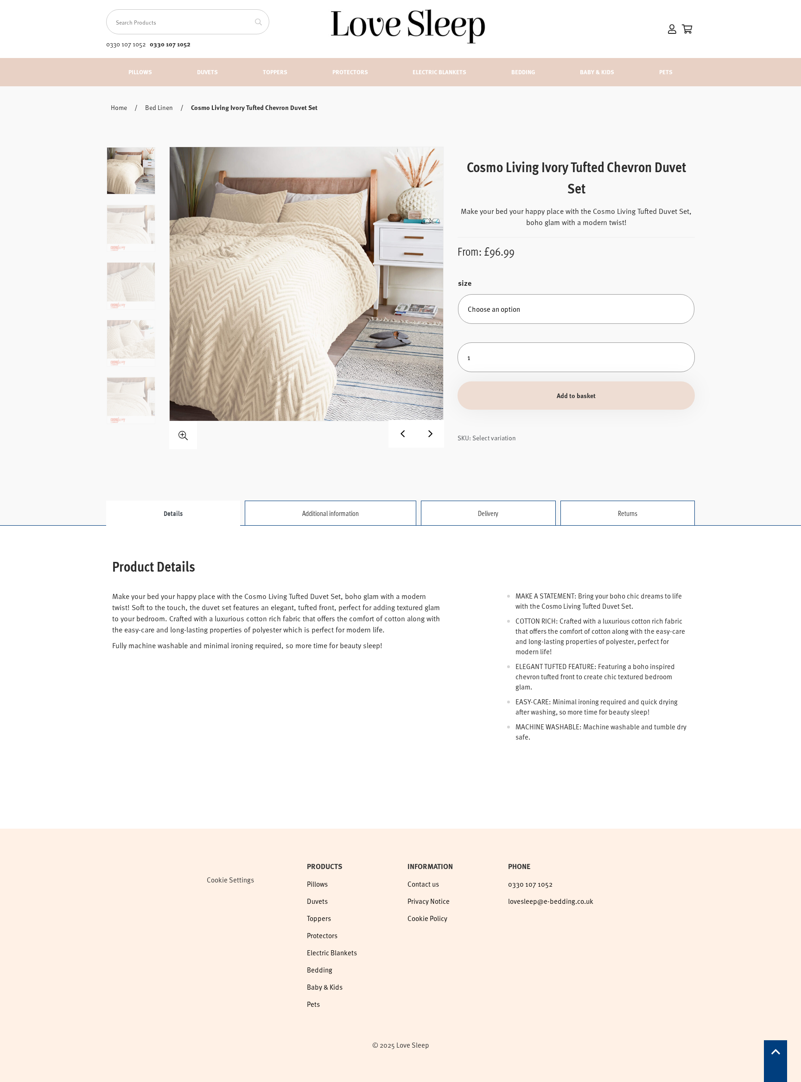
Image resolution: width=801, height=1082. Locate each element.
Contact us (423, 884)
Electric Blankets (439, 72)
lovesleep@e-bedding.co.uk (550, 901)
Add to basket (576, 395)
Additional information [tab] (330, 513)
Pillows (140, 72)
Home (119, 107)
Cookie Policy (427, 918)
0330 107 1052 (170, 44)
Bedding (523, 72)
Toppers (275, 72)
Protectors (350, 72)
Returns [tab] (627, 513)
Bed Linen (159, 107)
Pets (666, 72)
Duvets (207, 72)
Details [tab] (173, 513)
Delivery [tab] (488, 513)
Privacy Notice (428, 901)
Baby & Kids (597, 72)
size (464, 283)
